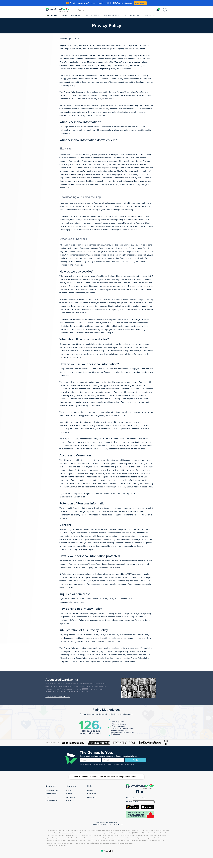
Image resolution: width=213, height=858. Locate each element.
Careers (69, 794)
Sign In (165, 11)
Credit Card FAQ (51, 794)
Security (144, 798)
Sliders (47, 797)
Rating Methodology (106, 710)
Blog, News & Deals (111, 16)
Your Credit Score (130, 16)
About (68, 790)
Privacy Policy (130, 798)
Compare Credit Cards (70, 16)
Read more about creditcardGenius (57, 697)
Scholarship (70, 797)
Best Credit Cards (91, 16)
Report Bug (91, 797)
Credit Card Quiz (149, 16)
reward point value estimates (64, 833)
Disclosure (70, 801)
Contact (90, 790)
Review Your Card (51, 790)
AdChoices (75, 329)
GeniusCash (91, 794)
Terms (138, 798)
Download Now (140, 3)
